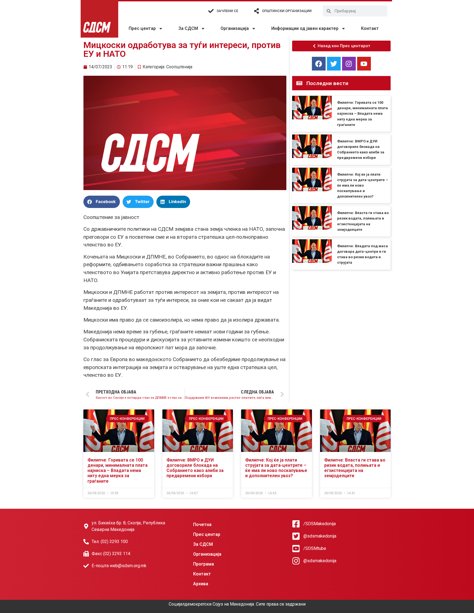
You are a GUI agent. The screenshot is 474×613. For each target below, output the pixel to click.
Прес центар (142, 28)
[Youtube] (364, 64)
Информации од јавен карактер (304, 28)
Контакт (370, 28)
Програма (203, 564)
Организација (235, 28)
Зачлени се (227, 11)
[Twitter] (334, 64)
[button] (101, 202)
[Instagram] (349, 64)
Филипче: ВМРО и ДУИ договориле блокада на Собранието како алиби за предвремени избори (195, 468)
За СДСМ (188, 28)
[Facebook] (319, 64)
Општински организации (287, 11)
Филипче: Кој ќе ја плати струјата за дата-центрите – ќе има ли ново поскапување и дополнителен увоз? (362, 185)
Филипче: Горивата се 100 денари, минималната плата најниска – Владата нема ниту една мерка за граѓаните (362, 113)
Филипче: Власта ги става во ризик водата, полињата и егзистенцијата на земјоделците (354, 468)
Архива (200, 583)
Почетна (202, 524)
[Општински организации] (256, 11)
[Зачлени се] (211, 11)
